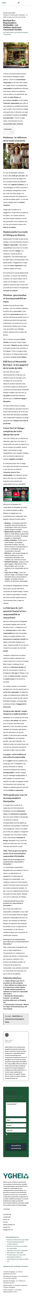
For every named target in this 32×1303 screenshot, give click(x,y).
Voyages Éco (6, 1229)
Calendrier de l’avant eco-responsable (17, 1250)
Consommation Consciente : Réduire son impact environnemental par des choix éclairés (16, 1007)
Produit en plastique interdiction (15, 1242)
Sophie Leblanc (9, 32)
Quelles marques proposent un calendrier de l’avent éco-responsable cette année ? (15, 992)
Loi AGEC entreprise (12, 1244)
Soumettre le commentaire (16, 1146)
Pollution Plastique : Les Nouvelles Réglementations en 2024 (12, 1291)
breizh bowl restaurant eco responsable (17, 1239)
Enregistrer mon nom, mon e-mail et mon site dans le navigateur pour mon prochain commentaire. (16, 1137)
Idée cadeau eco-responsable (15, 1252)
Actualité (24, 32)
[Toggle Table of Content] (11, 132)
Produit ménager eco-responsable (16, 1255)
